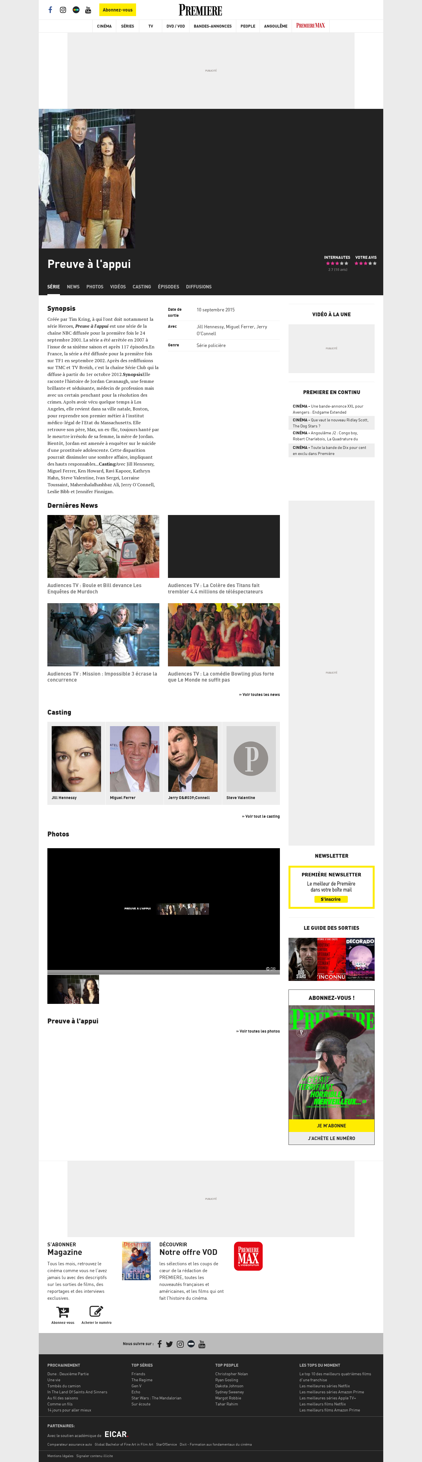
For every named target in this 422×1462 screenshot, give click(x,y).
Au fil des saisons (62, 1397)
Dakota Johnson (229, 1385)
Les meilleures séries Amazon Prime (331, 1391)
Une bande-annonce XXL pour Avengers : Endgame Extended (328, 409)
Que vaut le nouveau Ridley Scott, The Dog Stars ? (331, 422)
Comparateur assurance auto (69, 1444)
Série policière (211, 345)
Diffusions (199, 287)
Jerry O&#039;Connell (189, 797)
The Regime (141, 1379)
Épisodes (168, 287)
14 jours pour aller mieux (69, 1409)
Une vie (53, 1379)
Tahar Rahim (226, 1403)
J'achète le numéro (331, 1138)
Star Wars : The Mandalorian (156, 1397)
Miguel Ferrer (240, 326)
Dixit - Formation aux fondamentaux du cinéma (216, 1444)
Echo (135, 1391)
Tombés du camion (64, 1385)
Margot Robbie (228, 1397)
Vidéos (118, 287)
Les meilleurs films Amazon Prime (329, 1409)
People (248, 26)
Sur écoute (140, 1403)
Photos (94, 287)
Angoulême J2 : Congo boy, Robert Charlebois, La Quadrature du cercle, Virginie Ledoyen (325, 436)
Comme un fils (60, 1403)
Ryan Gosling (226, 1379)
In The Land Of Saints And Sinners (77, 1391)
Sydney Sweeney (229, 1391)
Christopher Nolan (231, 1373)
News (73, 287)
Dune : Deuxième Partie (68, 1373)
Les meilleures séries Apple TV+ (327, 1397)
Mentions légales (60, 1456)
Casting (142, 287)
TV (150, 26)
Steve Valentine (241, 797)
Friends (138, 1373)
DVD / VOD (176, 26)
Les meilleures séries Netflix (324, 1385)
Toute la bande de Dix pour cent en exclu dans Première (329, 450)
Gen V (136, 1385)
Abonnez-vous (118, 10)
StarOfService (166, 1444)
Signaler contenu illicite (94, 1456)
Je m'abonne (331, 1126)
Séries (127, 26)
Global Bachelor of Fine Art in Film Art (124, 1444)
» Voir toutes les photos (258, 1031)
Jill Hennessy (210, 326)
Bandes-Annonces (213, 26)
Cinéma (104, 26)
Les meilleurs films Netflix (322, 1403)
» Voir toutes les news (259, 694)
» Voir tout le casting (261, 816)
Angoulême (275, 26)
